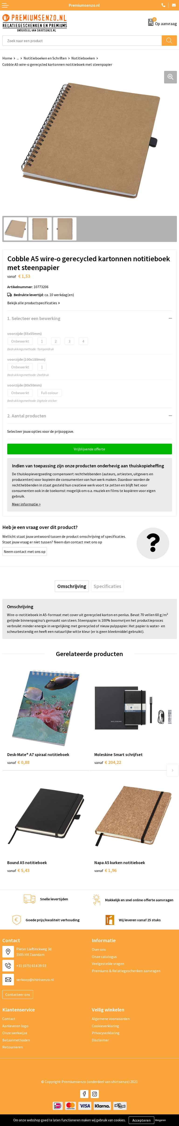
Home (7, 58)
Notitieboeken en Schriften (45, 58)
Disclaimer (100, 1040)
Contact (8, 1018)
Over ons (99, 949)
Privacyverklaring (106, 1032)
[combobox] (82, 40)
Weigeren (160, 1120)
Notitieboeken (83, 58)
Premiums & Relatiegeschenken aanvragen (126, 970)
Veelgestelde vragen (108, 963)
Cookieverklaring (105, 1026)
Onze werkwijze (14, 1032)
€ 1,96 (105, 870)
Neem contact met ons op (24, 551)
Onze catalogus (104, 956)
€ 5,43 (18, 870)
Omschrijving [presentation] (71, 586)
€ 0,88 (18, 762)
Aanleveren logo (15, 1026)
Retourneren (12, 1047)
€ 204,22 (107, 762)
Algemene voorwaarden (111, 1018)
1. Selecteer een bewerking (33, 318)
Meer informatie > (26, 504)
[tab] (72, 586)
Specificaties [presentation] (107, 586)
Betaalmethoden (16, 1040)
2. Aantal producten (26, 416)
